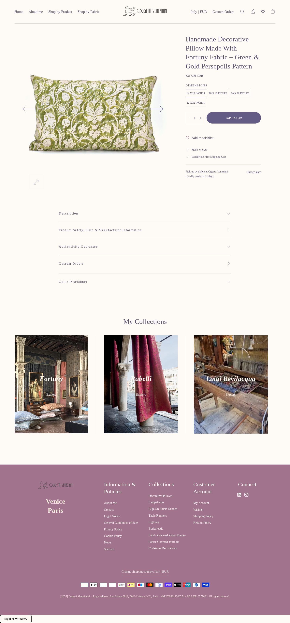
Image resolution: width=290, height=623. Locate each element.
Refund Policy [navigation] (202, 522)
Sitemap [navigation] (109, 549)
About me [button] (36, 12)
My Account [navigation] (201, 503)
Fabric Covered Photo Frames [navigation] (167, 535)
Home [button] (19, 12)
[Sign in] (253, 11)
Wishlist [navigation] (198, 509)
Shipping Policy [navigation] (203, 516)
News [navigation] (107, 542)
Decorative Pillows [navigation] (160, 495)
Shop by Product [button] (60, 12)
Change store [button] (254, 172)
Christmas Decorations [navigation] (163, 548)
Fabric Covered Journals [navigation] (164, 541)
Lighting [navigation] (154, 522)
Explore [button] (51, 394)
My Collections (145, 321)
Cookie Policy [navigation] (113, 536)
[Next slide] (156, 109)
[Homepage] (145, 12)
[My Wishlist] (263, 11)
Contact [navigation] (109, 509)
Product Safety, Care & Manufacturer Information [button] (100, 230)
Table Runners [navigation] (158, 515)
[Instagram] (246, 494)
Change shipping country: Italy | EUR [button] (145, 571)
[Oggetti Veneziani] (55, 486)
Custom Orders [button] (223, 12)
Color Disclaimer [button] (73, 281)
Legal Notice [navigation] (112, 516)
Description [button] (68, 213)
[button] (199, 12)
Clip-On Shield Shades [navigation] (163, 509)
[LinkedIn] (239, 494)
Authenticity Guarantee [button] (78, 246)
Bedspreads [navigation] (156, 528)
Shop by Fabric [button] (88, 12)
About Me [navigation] (110, 503)
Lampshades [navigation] (156, 502)
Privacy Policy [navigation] (113, 529)
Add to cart (234, 118)
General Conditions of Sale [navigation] (121, 522)
